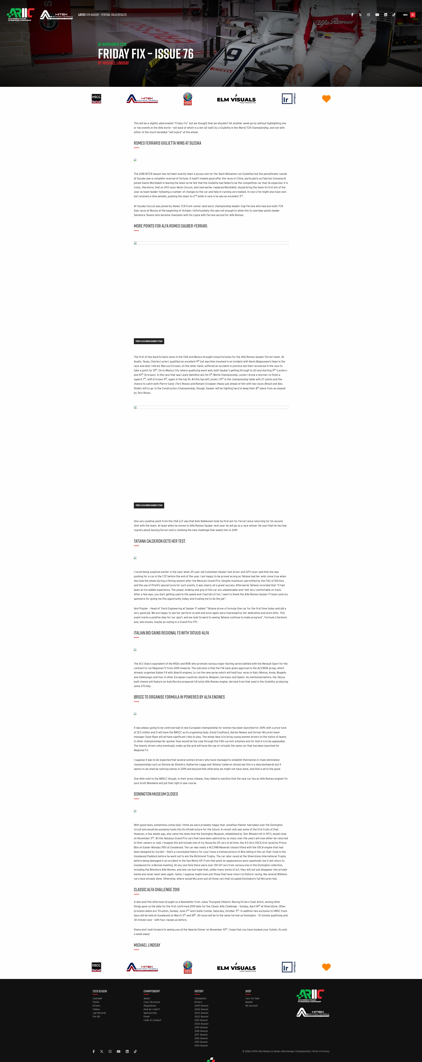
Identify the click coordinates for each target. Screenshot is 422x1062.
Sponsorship (150, 1013)
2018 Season (201, 1031)
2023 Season (201, 1013)
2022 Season (201, 1016)
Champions (200, 998)
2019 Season (201, 1027)
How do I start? (152, 1009)
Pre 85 (96, 1016)
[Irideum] (289, 98)
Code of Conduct (152, 1020)
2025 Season (201, 1006)
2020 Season (202, 1024)
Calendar (97, 998)
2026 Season (100, 991)
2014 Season (201, 1045)
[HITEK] (142, 98)
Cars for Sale (252, 998)
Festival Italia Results (114, 14)
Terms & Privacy (320, 1051)
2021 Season (201, 1020)
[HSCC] (96, 98)
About (147, 998)
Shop (248, 991)
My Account (251, 1006)
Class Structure (152, 1002)
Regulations (150, 1006)
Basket (249, 1002)
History (199, 991)
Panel (147, 1016)
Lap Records (99, 1013)
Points (96, 1002)
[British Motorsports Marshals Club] (326, 98)
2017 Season (201, 1034)
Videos (96, 1009)
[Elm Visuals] (236, 98)
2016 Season (201, 1038)
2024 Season (201, 1009)
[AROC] (187, 98)
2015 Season (201, 1042)
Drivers (96, 1006)
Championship (152, 991)
